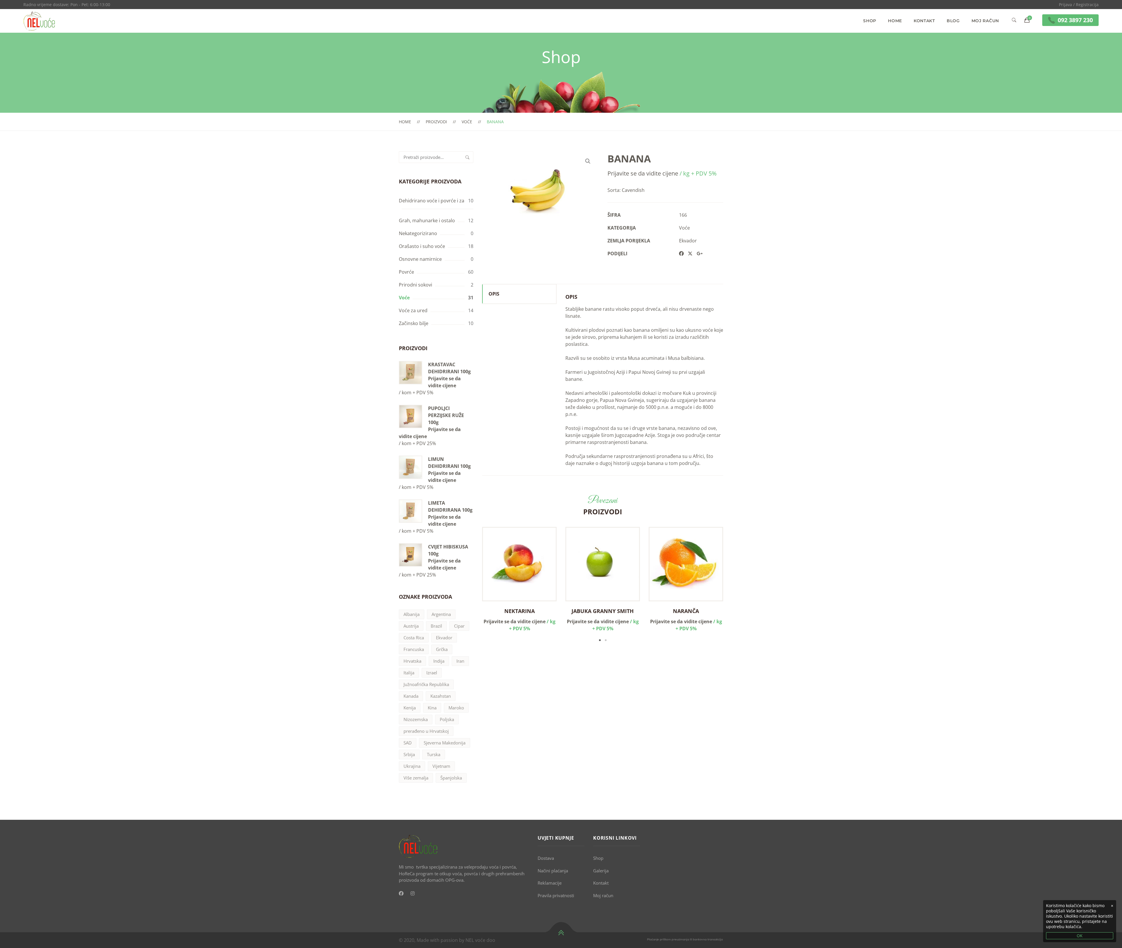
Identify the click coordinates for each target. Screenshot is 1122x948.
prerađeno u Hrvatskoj (426, 731)
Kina (432, 708)
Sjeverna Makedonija (444, 743)
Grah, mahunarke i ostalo (427, 220)
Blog (953, 20)
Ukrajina (412, 766)
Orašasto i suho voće (422, 246)
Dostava (546, 858)
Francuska (414, 649)
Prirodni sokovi (415, 285)
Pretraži (467, 157)
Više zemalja (416, 778)
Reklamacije (550, 883)
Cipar (459, 626)
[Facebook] (401, 893)
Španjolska (451, 778)
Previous (473, 585)
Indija (438, 661)
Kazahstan (440, 696)
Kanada (411, 696)
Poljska (447, 719)
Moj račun (985, 20)
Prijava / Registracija (1079, 4)
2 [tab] (606, 640)
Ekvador (444, 637)
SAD (408, 743)
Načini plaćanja (553, 871)
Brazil (436, 626)
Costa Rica (414, 637)
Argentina (441, 614)
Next (732, 585)
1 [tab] (600, 640)
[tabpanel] (519, 579)
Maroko (456, 708)
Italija (409, 673)
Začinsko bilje (413, 323)
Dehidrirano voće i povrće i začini (435, 200)
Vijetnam (441, 766)
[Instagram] (413, 893)
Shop (869, 20)
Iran (460, 661)
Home (895, 20)
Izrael (431, 673)
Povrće (406, 272)
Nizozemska (416, 719)
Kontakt (924, 20)
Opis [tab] (494, 294)
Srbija (409, 754)
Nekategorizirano (418, 233)
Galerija (601, 871)
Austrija (411, 626)
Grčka (442, 649)
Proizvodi (436, 121)
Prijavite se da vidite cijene (444, 382)
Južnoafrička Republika (426, 684)
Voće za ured (413, 310)
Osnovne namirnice (420, 259)
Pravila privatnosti (556, 895)
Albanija (412, 614)
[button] (588, 161)
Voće (467, 121)
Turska (433, 754)
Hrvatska (412, 661)
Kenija (410, 708)
